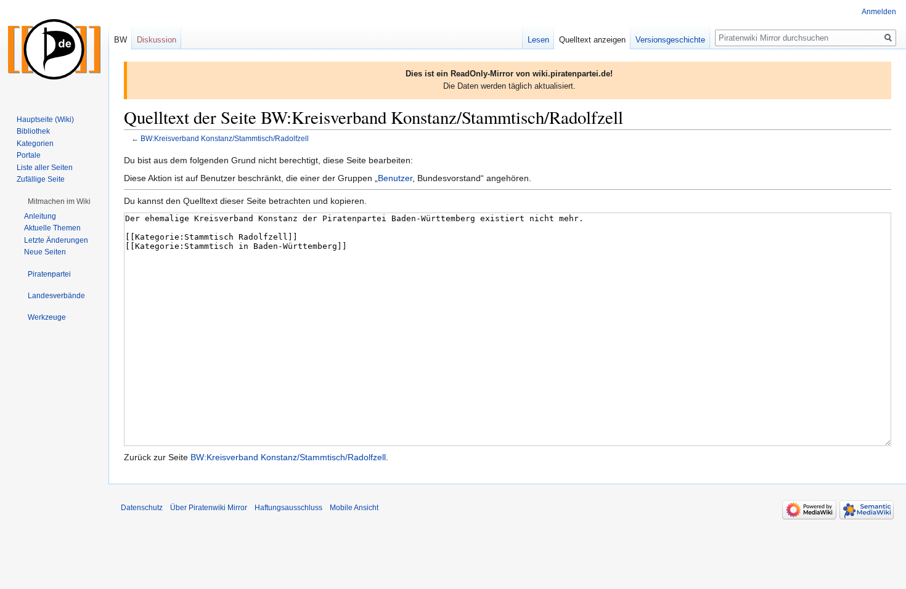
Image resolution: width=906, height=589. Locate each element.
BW (120, 39)
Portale (29, 155)
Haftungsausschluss (288, 507)
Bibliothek (33, 131)
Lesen (538, 39)
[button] (59, 201)
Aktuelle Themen (52, 228)
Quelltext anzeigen (592, 39)
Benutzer (395, 178)
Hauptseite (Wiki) (45, 119)
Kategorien (35, 143)
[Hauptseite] (54, 49)
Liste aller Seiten (45, 167)
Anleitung (40, 216)
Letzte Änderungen (56, 240)
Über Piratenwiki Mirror (208, 507)
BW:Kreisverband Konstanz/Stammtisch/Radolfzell (225, 138)
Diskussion (156, 39)
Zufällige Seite (41, 179)
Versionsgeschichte (670, 39)
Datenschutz (142, 507)
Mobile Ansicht (354, 507)
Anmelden (879, 11)
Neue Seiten (45, 252)
